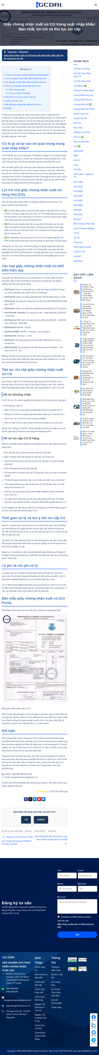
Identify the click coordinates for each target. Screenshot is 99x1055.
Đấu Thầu (78, 128)
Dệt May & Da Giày (82, 132)
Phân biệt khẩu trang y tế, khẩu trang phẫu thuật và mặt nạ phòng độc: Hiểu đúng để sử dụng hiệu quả (88, 406)
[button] (3, 4)
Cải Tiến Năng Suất (82, 81)
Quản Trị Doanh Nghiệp (84, 228)
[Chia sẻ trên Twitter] (35, 799)
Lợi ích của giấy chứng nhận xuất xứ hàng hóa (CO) (24, 78)
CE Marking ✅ (80, 86)
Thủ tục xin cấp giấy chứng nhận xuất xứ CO (22, 86)
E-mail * (81, 870)
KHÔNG (41, 820)
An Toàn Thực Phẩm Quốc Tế (82, 75)
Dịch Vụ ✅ (78, 137)
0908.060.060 (12, 992)
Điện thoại (82, 884)
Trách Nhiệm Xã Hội (82, 247)
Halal (76, 165)
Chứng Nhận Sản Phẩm (84, 109)
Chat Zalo (93, 1027)
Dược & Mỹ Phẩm (81, 142)
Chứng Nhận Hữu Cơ (83, 100)
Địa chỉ (60, 884)
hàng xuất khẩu (50, 290)
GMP (76, 156)
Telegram (93, 1043)
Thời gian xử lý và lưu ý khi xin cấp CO (19, 97)
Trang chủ (12, 52)
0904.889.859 (12, 989)
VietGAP (77, 256)
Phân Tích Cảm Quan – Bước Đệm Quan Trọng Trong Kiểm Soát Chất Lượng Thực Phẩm (88, 437)
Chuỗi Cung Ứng (81, 114)
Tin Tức (77, 238)
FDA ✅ (77, 146)
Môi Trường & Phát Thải (84, 224)
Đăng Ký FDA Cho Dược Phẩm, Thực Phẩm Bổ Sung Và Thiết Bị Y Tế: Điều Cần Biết (18, 840)
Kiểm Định (78, 214)
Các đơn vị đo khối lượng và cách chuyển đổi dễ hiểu (87, 391)
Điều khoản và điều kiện (68, 924)
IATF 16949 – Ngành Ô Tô (83, 175)
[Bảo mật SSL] (72, 969)
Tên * (59, 870)
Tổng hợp (23, 52)
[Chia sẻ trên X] (30, 799)
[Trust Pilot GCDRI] (72, 960)
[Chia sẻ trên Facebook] (26, 799)
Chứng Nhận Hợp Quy (83, 95)
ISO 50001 (78, 205)
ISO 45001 (78, 200)
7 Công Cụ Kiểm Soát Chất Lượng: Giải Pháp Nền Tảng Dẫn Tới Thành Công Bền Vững (88, 327)
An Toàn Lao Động (82, 69)
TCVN (76, 233)
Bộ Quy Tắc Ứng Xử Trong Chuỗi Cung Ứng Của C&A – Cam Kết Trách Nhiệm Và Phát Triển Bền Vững (87, 292)
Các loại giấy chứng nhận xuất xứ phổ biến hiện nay (24, 82)
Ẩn (30, 69)
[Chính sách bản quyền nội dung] (82, 969)
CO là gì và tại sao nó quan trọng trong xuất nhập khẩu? (26, 75)
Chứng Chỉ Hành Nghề (84, 90)
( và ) (75, 925)
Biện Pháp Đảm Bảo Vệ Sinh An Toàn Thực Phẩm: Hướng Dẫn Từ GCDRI (51, 838)
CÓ (26, 820)
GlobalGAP (78, 151)
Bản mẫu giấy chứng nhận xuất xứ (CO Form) (22, 104)
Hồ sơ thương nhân (15, 90)
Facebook (94, 1020)
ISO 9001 (78, 210)
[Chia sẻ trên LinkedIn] (43, 799)
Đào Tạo (77, 123)
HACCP (77, 160)
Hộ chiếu (77, 170)
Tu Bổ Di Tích (79, 252)
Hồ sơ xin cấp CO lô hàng (18, 93)
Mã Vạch (77, 219)
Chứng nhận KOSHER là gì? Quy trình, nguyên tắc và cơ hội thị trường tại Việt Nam (88, 377)
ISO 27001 (78, 196)
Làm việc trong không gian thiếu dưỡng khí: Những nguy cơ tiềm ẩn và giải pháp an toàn (88, 310)
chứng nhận (52, 831)
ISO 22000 (78, 191)
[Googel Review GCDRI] (82, 960)
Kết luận (7, 108)
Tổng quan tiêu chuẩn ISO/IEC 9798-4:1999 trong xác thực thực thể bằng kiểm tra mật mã (88, 345)
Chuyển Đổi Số (80, 118)
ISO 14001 (78, 187)
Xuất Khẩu (78, 261)
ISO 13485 (78, 182)
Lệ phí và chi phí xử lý (12, 101)
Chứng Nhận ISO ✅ (83, 104)
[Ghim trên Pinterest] (39, 799)
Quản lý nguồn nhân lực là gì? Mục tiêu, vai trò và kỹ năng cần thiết (88, 423)
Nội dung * (61, 897)
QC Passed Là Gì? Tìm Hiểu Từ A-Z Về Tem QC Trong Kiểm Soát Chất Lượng (88, 361)
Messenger (93, 1035)
